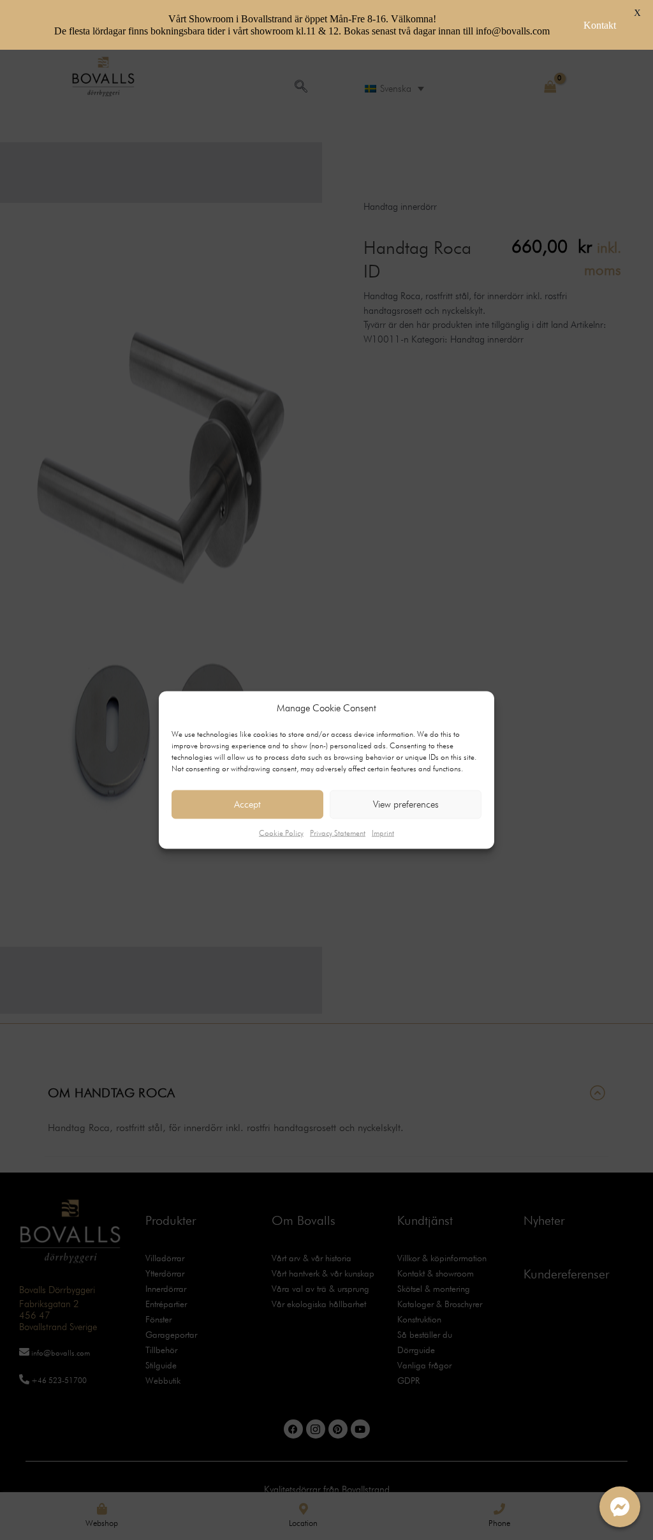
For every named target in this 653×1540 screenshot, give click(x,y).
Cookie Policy (281, 832)
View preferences (406, 804)
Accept (247, 804)
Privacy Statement (337, 832)
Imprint (383, 832)
